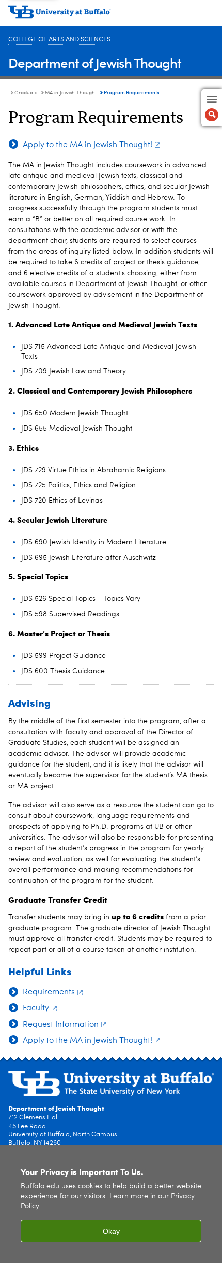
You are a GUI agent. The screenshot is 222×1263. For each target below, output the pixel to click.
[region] (111, 1204)
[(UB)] (111, 15)
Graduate (26, 92)
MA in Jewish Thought (71, 92)
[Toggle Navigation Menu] (211, 107)
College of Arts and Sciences (59, 39)
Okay (111, 1231)
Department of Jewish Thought (94, 63)
